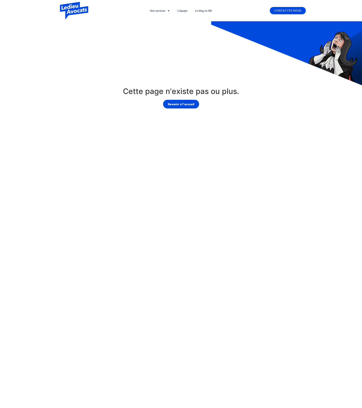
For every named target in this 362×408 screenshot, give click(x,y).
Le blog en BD (203, 10)
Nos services (157, 10)
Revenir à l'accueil (181, 104)
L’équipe (182, 10)
